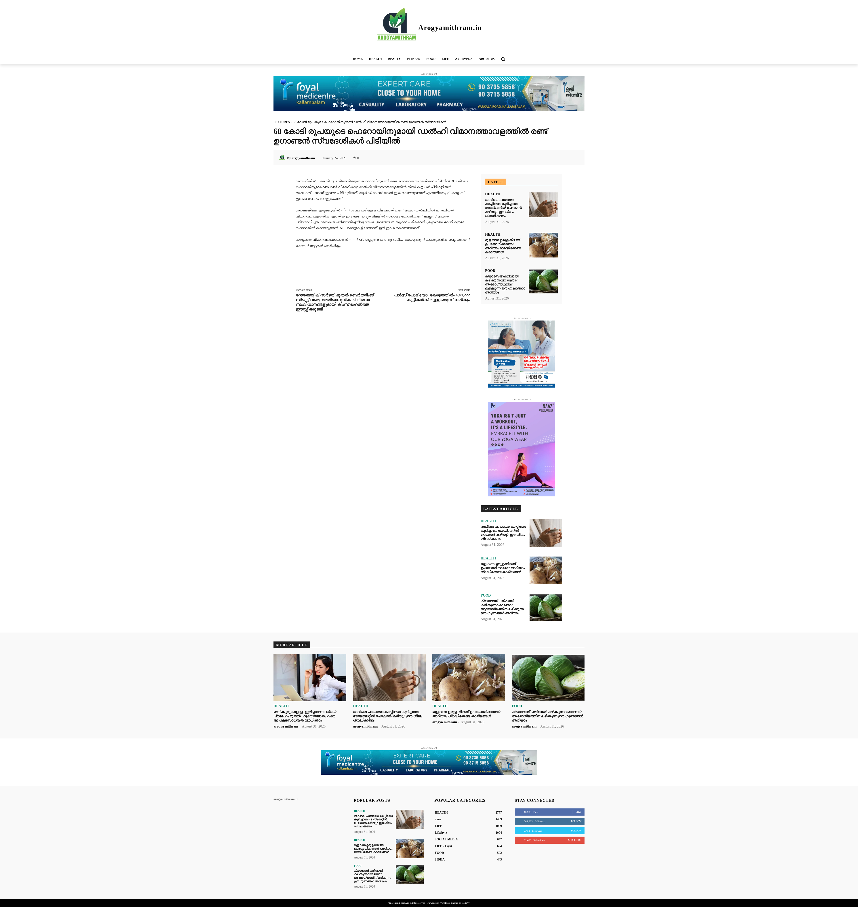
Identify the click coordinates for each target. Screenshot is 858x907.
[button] (503, 59)
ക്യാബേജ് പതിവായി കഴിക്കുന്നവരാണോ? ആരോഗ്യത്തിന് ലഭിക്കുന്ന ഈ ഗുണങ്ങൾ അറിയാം (505, 284)
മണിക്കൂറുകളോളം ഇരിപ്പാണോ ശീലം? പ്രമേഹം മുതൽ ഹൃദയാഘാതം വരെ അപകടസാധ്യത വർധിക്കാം (305, 716)
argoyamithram (303, 158)
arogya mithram (285, 726)
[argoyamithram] (283, 158)
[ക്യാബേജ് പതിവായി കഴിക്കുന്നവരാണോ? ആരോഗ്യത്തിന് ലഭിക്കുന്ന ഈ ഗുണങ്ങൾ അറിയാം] (543, 281)
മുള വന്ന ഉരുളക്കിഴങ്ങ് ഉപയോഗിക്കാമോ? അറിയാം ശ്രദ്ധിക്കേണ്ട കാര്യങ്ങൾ (503, 246)
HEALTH (492, 194)
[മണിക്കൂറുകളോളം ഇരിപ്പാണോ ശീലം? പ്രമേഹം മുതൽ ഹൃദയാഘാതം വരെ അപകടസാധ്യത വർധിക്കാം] (309, 677)
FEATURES (281, 122)
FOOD (490, 270)
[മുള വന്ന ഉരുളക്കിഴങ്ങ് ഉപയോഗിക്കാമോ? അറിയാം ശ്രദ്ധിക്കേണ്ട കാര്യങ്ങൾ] (543, 245)
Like (578, 811)
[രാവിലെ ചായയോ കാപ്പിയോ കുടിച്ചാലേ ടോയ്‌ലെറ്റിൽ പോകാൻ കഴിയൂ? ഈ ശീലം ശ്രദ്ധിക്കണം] (543, 204)
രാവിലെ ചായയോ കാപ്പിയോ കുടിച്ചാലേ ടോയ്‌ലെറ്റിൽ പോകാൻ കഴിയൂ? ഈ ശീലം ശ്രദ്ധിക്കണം (503, 208)
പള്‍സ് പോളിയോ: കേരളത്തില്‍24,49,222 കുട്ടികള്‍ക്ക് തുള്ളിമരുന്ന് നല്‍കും (432, 297)
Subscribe (574, 840)
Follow (576, 821)
